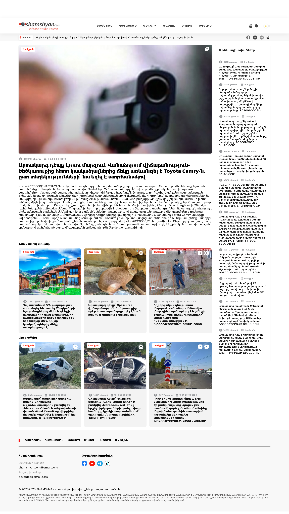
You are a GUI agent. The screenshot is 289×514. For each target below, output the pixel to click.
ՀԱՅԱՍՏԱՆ (127, 25)
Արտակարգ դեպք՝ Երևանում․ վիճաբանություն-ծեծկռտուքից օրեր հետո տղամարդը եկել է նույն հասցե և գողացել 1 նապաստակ (114, 310)
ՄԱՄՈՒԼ (169, 25)
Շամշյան (28, 49)
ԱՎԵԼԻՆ (205, 25)
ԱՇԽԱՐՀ (149, 25)
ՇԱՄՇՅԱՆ (104, 25)
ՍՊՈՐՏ (187, 25)
